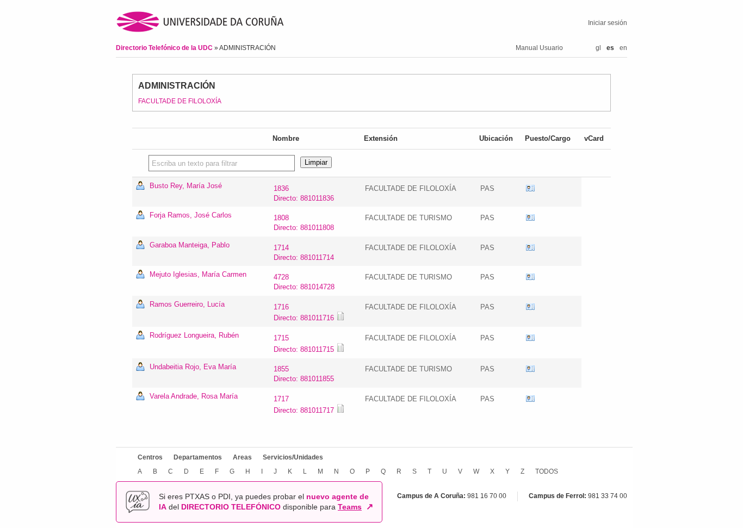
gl (598, 48)
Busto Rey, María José (186, 186)
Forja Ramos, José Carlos (191, 215)
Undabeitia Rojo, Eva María (193, 367)
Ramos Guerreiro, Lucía (187, 304)
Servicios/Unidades (293, 457)
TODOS (546, 471)
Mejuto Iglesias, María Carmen (198, 274)
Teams (350, 506)
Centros (150, 457)
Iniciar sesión (607, 23)
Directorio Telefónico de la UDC (165, 48)
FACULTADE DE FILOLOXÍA (179, 101)
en (623, 48)
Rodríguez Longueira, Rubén (194, 335)
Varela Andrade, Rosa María (194, 396)
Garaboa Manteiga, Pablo (190, 245)
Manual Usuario (539, 48)
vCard (530, 189)
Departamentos (198, 457)
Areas (242, 457)
